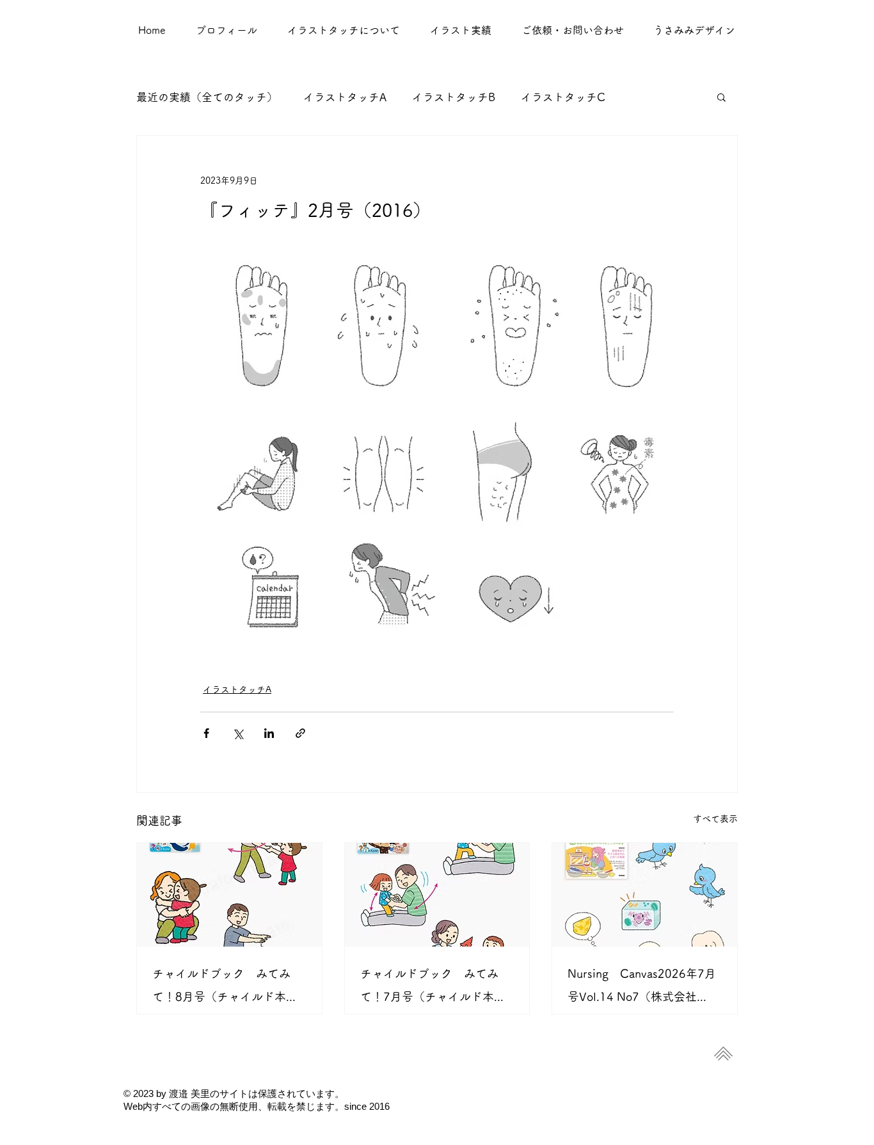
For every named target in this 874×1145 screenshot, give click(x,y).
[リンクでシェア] (300, 733)
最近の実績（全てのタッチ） (207, 97)
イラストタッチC (563, 97)
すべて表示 (715, 818)
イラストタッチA (344, 97)
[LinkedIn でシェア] (269, 733)
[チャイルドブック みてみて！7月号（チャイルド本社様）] (437, 895)
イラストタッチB (453, 97)
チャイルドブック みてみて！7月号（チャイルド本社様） (432, 988)
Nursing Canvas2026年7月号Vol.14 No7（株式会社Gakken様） (642, 988)
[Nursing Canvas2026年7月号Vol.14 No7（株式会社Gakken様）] (644, 895)
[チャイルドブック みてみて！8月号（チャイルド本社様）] (229, 895)
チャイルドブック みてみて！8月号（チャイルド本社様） (225, 988)
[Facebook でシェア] (206, 733)
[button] (460, 30)
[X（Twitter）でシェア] (238, 733)
